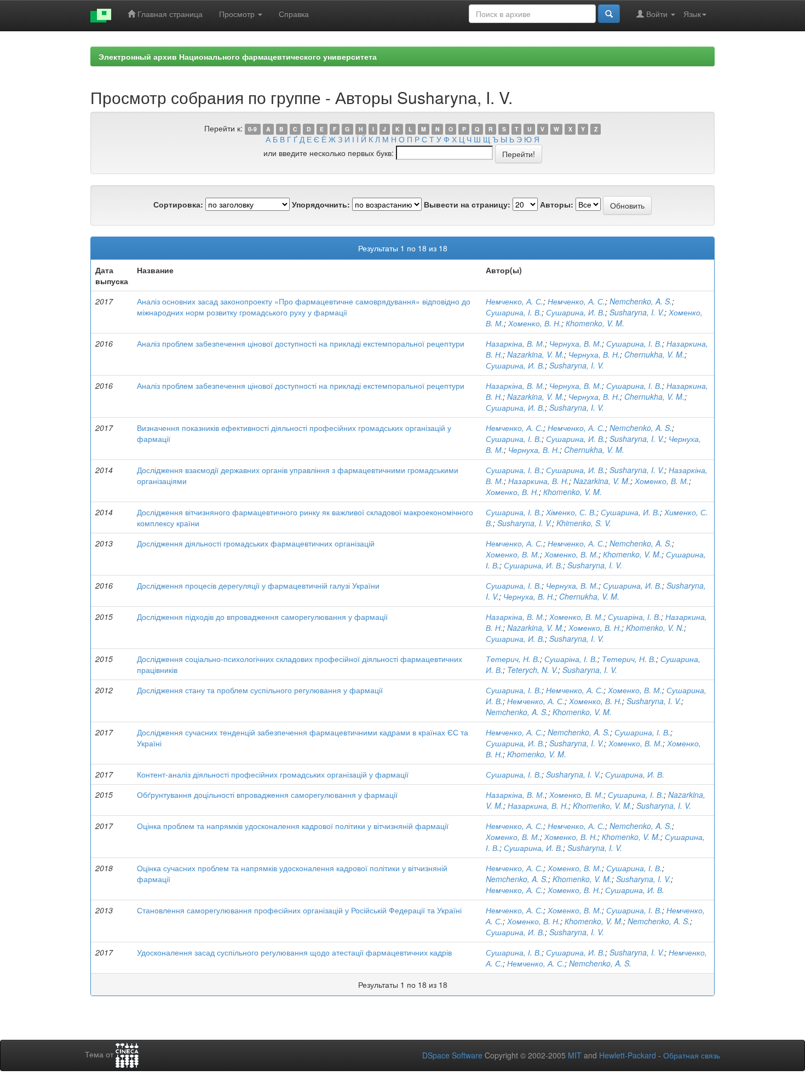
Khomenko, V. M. (582, 711)
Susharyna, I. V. (637, 312)
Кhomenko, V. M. (595, 323)
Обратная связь (691, 1055)
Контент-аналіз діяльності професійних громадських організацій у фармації (273, 774)
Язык (692, 13)
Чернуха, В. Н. (594, 354)
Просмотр (238, 13)
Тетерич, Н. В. (513, 658)
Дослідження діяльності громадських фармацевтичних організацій (256, 543)
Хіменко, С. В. (571, 512)
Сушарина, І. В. (514, 312)
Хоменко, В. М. (662, 480)
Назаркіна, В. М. (515, 343)
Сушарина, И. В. (575, 312)
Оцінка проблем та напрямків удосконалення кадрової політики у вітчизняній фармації (293, 825)
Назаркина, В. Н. (538, 480)
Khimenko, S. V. (583, 522)
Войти (657, 13)
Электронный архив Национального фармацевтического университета (238, 56)
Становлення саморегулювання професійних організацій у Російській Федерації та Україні (299, 910)
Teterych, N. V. (532, 669)
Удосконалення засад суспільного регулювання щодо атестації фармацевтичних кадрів (294, 952)
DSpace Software (452, 1055)
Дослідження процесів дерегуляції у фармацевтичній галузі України (258, 585)
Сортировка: (178, 204)
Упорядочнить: (321, 204)
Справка (294, 13)
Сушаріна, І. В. (634, 616)
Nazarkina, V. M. (535, 354)
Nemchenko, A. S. (641, 301)
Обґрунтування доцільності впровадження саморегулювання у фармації (267, 794)
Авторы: (556, 204)
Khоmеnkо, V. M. (602, 805)
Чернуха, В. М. (575, 343)
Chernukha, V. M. (654, 354)
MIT (575, 1055)
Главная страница (169, 13)
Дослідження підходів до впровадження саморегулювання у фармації (262, 616)
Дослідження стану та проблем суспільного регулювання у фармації (260, 689)
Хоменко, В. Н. (534, 323)
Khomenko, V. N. (655, 627)
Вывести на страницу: (467, 204)
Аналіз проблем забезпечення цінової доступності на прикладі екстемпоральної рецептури (300, 343)
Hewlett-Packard (627, 1055)
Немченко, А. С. (514, 301)
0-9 (252, 129)
